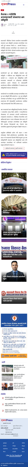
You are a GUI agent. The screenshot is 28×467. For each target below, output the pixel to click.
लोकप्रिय (3, 394)
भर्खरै (3, 362)
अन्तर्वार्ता (14, 452)
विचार (23, 449)
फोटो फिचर (5, 449)
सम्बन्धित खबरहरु (6, 169)
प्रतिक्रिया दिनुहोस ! (6, 162)
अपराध (23, 452)
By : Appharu (4, 465)
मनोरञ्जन (14, 446)
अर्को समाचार (19, 148)
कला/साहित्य (15, 449)
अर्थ (2, 10)
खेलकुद (23, 446)
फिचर (4, 452)
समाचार (4, 446)
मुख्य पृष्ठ (4, 443)
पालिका (23, 443)
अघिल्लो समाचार (10, 148)
